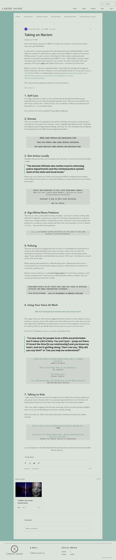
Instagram (64, 554)
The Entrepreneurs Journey (87, 16)
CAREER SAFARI (12, 9)
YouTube (72, 554)
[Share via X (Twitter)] (30, 463)
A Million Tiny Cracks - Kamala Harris (26, 501)
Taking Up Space (56, 16)
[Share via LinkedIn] (34, 463)
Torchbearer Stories (41, 16)
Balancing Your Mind (70, 16)
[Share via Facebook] (25, 463)
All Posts (17, 16)
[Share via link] (39, 463)
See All (99, 479)
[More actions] (90, 29)
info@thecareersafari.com (37, 553)
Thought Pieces (28, 16)
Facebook (64, 551)
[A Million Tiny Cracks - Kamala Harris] (28, 489)
